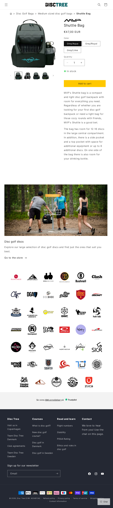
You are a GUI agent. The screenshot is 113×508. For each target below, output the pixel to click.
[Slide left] (10, 75)
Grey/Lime (72, 50)
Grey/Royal (91, 43)
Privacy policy (64, 498)
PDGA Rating (63, 439)
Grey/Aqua (72, 43)
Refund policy (49, 498)
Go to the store (13, 257)
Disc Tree (21, 498)
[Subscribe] (57, 473)
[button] (6, 4)
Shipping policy (97, 498)
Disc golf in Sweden (42, 453)
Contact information (58, 501)
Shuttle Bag (83, 13)
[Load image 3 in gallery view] (36, 75)
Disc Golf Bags (25, 13)
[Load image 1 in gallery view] (18, 75)
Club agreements (16, 446)
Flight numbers (65, 425)
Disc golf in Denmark (38, 444)
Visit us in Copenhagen (14, 427)
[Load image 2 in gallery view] (27, 75)
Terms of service (80, 498)
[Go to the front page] (11, 13)
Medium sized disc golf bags (55, 13)
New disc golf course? (39, 434)
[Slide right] (53, 75)
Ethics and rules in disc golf (66, 447)
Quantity (68, 57)
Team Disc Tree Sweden (15, 454)
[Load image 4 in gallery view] (45, 75)
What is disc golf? (41, 425)
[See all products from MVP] (85, 20)
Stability (61, 432)
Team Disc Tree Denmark (15, 437)
